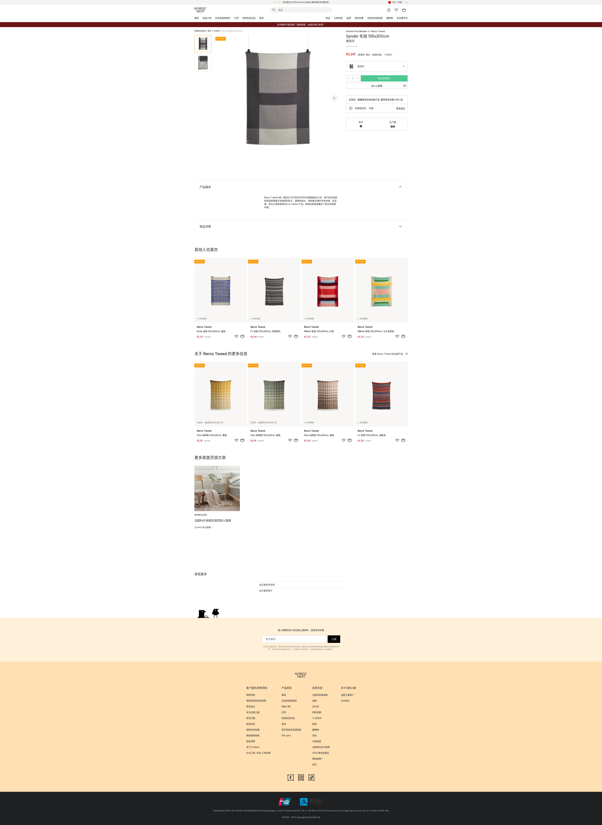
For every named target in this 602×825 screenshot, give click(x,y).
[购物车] (404, 10)
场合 (314, 735)
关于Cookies (252, 747)
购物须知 (250, 695)
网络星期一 (317, 758)
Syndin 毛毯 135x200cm (232, 31)
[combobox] (398, 2)
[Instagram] (301, 777)
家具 (261, 18)
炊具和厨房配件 (222, 18)
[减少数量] (348, 78)
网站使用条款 (252, 735)
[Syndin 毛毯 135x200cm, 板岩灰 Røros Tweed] (278, 97)
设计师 (315, 706)
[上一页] (222, 98)
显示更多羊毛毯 (267, 584)
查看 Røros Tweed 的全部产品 (387, 353)
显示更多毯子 (265, 590)
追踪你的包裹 (252, 729)
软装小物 (207, 18)
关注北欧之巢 (252, 712)
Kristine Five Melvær (356, 31)
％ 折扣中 (317, 718)
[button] (351, 46)
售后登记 (250, 706)
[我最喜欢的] (396, 10)
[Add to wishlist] (236, 336)
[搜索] (273, 10)
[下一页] (334, 98)
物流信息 (250, 724)
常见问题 (250, 718)
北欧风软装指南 (375, 18)
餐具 (196, 18)
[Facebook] (290, 777)
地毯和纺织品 (249, 18)
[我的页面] (389, 10)
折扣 (314, 764)
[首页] (200, 9)
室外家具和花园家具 (291, 729)
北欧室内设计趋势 (321, 747)
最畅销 (389, 18)
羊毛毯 (216, 31)
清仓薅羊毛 (402, 18)
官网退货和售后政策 (256, 700)
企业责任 (345, 700)
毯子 (209, 31)
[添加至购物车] (242, 336)
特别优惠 (359, 18)
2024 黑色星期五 (320, 752)
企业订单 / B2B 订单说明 (258, 752)
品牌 (348, 18)
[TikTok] (311, 777)
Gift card (286, 735)
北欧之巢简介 (347, 695)
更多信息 (400, 108)
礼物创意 (338, 18)
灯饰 (236, 18)
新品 (328, 18)
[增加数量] (357, 78)
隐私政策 (250, 741)
